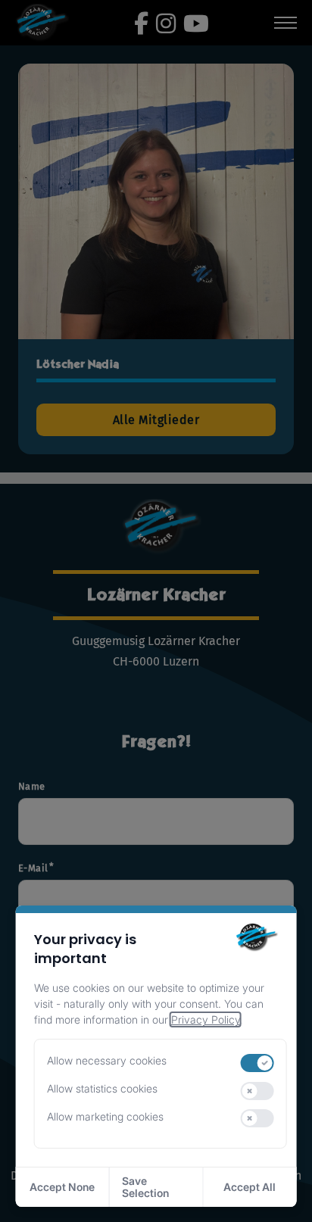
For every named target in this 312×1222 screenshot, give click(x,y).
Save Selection (145, 1186)
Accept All (249, 1186)
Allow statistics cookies (102, 1088)
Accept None (62, 1186)
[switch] (256, 1063)
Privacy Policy (205, 1019)
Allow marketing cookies (105, 1116)
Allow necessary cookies (107, 1060)
